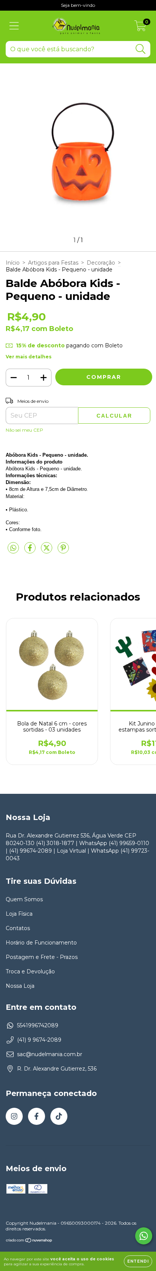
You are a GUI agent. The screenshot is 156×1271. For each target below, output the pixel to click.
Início (13, 262)
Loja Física (19, 913)
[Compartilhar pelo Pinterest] (63, 550)
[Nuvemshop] (29, 1241)
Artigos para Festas (53, 262)
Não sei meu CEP (24, 430)
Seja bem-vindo (78, 5)
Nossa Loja (20, 985)
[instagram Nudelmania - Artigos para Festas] (14, 1116)
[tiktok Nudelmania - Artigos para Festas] (58, 1116)
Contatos (18, 928)
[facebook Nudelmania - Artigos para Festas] (36, 1116)
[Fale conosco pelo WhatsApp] (143, 1235)
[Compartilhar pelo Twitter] (47, 550)
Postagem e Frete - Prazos (42, 957)
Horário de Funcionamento (41, 942)
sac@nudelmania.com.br (49, 1054)
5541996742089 (37, 1025)
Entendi (138, 1261)
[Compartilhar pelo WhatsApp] (13, 548)
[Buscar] (141, 49)
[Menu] (14, 26)
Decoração (101, 262)
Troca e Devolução (30, 971)
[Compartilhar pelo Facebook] (30, 550)
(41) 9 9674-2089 (39, 1039)
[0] (140, 27)
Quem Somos (24, 899)
